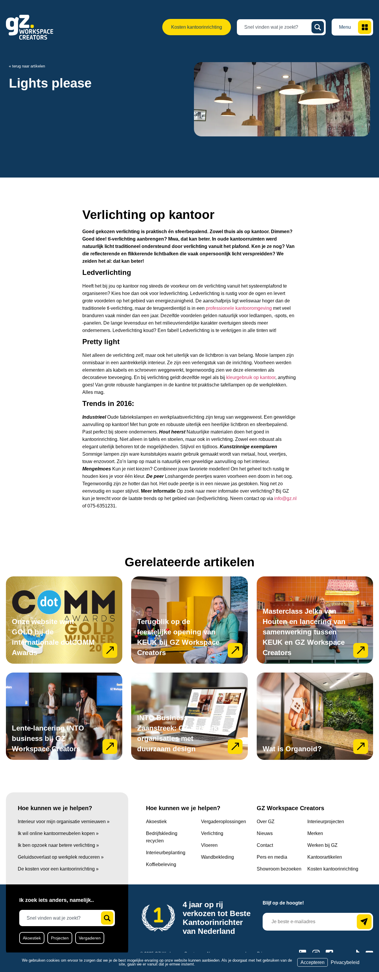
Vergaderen (90, 938)
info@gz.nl (285, 498)
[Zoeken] (317, 27)
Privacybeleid (345, 962)
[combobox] (276, 27)
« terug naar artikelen (27, 66)
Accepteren (313, 962)
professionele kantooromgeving (239, 308)
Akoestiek (32, 938)
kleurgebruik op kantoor (250, 377)
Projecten (60, 938)
